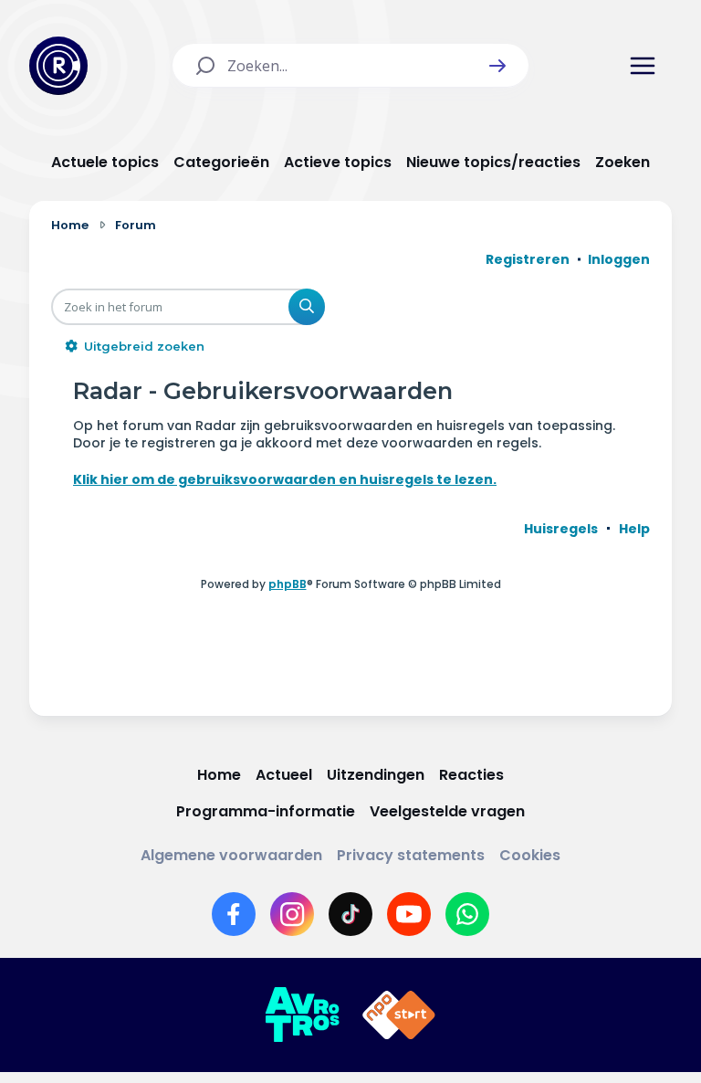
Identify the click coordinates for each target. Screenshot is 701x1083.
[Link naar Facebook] (234, 914)
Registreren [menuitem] (528, 259)
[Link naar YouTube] (409, 914)
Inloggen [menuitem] (619, 259)
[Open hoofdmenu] (642, 66)
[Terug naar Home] (58, 66)
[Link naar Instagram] (292, 914)
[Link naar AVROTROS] (302, 1015)
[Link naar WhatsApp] (467, 914)
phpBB (287, 584)
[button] (497, 66)
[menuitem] (561, 529)
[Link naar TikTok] (350, 914)
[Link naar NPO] (398, 1015)
